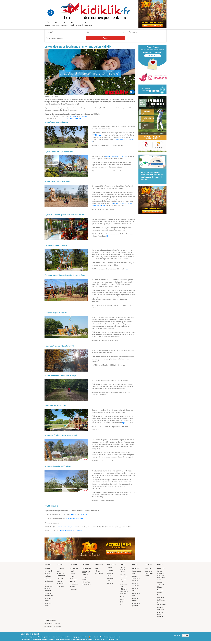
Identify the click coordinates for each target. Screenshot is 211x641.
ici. (127, 269)
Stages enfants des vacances (136, 578)
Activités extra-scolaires (160, 614)
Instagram (72, 116)
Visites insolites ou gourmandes (61, 573)
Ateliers (122, 599)
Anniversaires (50, 620)
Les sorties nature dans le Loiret (71, 531)
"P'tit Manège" (96, 135)
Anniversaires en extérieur (53, 626)
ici (107, 236)
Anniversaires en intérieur (53, 629)
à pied (124, 423)
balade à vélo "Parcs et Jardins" (116, 156)
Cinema (109, 567)
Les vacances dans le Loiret (67, 527)
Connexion (64, 25)
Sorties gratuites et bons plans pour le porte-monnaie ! (161, 575)
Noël (121, 602)
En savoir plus (113, 639)
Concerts (110, 583)
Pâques (122, 605)
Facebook (83, 116)
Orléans (72, 576)
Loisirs (123, 564)
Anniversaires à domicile (52, 623)
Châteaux (60, 578)
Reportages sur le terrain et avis (149, 573)
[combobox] (85, 23)
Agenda (47, 25)
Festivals (110, 570)
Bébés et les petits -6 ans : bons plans (124, 591)
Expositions (60, 586)
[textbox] (105, 32)
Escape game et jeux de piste (124, 579)
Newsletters (56, 25)
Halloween (123, 596)
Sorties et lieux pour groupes (85, 577)
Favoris (72, 25)
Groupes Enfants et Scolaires (86, 568)
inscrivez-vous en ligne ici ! (74, 118)
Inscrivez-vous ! (152, 56)
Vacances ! (73, 589)
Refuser (185, 635)
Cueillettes (48, 576)
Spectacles (111, 564)
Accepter (177, 635)
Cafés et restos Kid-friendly (160, 585)
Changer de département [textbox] (84, 25)
